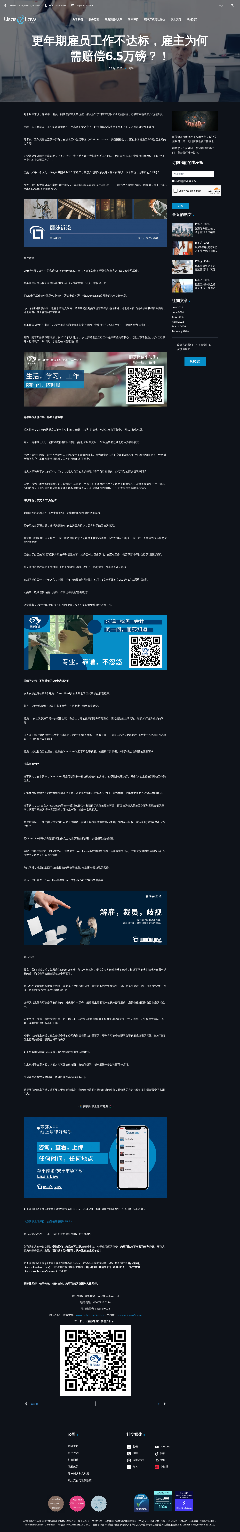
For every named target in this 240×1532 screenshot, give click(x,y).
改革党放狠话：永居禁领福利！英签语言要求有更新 (205, 269)
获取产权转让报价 (154, 19)
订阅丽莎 (73, 1459)
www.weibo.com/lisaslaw (90, 1314)
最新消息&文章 (113, 19)
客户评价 (133, 19)
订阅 (195, 203)
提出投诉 (73, 1452)
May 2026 (178, 316)
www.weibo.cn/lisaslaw (130, 1314)
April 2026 (178, 321)
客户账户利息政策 (78, 1473)
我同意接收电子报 (186, 181)
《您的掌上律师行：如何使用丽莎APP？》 (48, 1221)
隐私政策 (73, 1466)
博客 (131, 68)
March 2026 (179, 326)
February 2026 (180, 331)
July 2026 (177, 307)
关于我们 (77, 19)
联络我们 (192, 19)
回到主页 (73, 1445)
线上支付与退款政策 (80, 1480)
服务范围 (94, 19)
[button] (232, 5)
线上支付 (176, 19)
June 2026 (178, 312)
